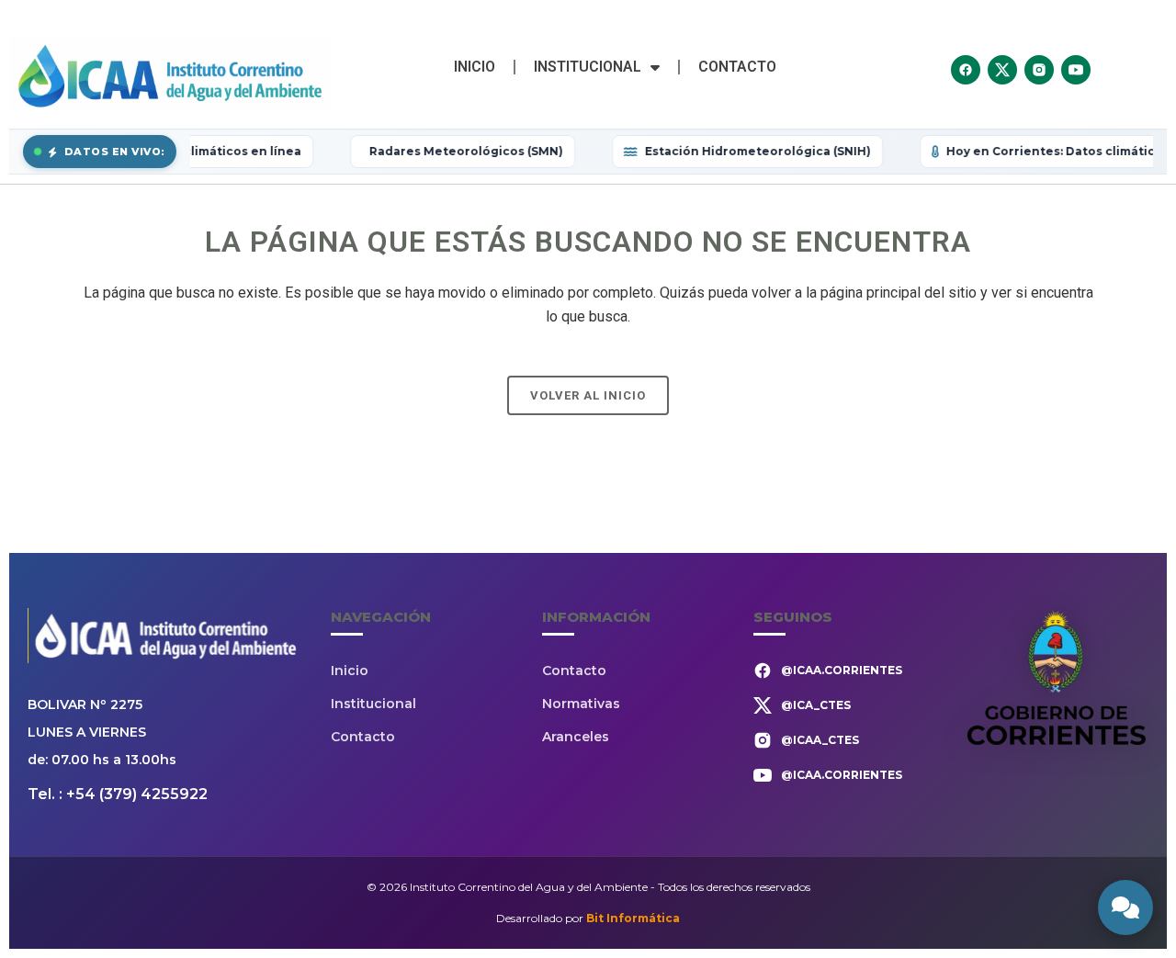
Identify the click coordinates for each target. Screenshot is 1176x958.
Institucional (587, 66)
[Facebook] (965, 70)
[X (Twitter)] (1002, 70)
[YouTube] (1076, 70)
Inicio (474, 66)
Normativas (581, 703)
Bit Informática (633, 918)
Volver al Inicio (588, 395)
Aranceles (575, 736)
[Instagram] (1039, 70)
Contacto (737, 66)
